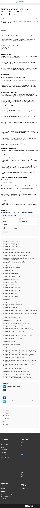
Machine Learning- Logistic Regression (11, 281)
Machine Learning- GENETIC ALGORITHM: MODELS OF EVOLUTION (17, 374)
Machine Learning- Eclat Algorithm (10, 307)
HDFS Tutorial (5, 422)
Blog (2, 486)
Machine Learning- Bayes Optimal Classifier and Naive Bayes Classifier (17, 335)
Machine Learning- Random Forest (10, 294)
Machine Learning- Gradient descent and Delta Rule (14, 319)
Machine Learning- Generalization (10, 268)
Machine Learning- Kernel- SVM (9, 288)
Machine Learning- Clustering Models (10, 246)
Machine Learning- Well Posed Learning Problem (13, 249)
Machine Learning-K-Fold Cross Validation (11, 278)
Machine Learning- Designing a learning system (13, 250)
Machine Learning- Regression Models (11, 243)
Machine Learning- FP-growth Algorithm (11, 308)
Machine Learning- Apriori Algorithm (10, 305)
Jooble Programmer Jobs (27, 488)
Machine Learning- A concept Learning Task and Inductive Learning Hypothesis (19, 253)
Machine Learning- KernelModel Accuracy (11, 346)
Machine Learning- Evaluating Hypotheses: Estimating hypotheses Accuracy (19, 326)
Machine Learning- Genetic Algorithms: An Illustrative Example (16, 370)
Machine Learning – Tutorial (9, 239)
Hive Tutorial (5, 424)
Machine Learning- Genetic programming (11, 373)
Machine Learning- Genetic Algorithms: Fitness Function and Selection (17, 368)
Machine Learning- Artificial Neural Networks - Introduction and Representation (19, 315)
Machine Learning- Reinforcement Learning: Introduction (15, 357)
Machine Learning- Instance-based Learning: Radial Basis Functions (17, 355)
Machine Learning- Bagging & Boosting (11, 296)
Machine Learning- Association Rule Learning (12, 304)
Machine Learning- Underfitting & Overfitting (12, 271)
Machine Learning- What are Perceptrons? (12, 317)
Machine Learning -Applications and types (11, 241)
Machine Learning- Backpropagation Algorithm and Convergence (16, 323)
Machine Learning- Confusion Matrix (10, 284)
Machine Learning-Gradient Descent (10, 279)
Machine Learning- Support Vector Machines (12, 287)
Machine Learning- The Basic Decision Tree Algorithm (14, 291)
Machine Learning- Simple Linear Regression (12, 264)
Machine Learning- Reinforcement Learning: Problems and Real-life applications (20, 362)
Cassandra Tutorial (6, 415)
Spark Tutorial (5, 421)
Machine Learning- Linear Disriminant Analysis (12, 343)
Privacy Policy (3, 488)
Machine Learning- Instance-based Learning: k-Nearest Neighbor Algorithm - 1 (19, 350)
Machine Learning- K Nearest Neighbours (11, 285)
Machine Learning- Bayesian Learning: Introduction (13, 331)
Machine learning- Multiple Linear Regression (12, 265)
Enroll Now (5, 232)
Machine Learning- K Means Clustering (11, 302)
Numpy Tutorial (6, 418)
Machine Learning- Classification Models (11, 244)
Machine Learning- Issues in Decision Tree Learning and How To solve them (19, 311)
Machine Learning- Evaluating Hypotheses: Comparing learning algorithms (18, 329)
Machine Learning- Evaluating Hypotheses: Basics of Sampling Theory (17, 328)
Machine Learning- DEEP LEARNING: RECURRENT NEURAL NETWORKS (17, 377)
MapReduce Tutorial (7, 426)
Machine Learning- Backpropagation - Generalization (14, 325)
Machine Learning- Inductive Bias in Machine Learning (14, 262)
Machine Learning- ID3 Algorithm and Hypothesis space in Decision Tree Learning (20, 310)
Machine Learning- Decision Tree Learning (12, 290)
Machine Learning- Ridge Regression (10, 273)
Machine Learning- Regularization (10, 270)
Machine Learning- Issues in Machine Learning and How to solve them (17, 252)
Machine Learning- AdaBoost (9, 298)
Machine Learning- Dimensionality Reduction (12, 338)
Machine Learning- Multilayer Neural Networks (12, 320)
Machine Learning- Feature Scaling (10, 282)
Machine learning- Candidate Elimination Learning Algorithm (15, 261)
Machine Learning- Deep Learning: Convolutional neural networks (16, 376)
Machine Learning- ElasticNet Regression (11, 276)
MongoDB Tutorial (6, 413)
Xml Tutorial (5, 419)
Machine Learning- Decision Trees (10, 293)
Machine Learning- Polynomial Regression (11, 267)
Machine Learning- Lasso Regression (10, 274)
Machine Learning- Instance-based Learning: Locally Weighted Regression (18, 354)
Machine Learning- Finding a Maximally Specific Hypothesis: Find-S (17, 257)
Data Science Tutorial (7, 412)
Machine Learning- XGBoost (8, 299)
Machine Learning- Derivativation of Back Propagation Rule (15, 322)
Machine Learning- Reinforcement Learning (12, 247)
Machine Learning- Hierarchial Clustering (11, 301)
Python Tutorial (6, 410)
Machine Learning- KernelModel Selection (11, 344)
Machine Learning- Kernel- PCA (9, 341)
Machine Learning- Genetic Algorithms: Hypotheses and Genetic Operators (18, 366)
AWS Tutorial (5, 416)
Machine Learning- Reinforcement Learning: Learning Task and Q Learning (18, 358)
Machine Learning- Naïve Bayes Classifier (11, 336)
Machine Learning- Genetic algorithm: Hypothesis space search (16, 371)
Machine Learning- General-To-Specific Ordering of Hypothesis (16, 255)
